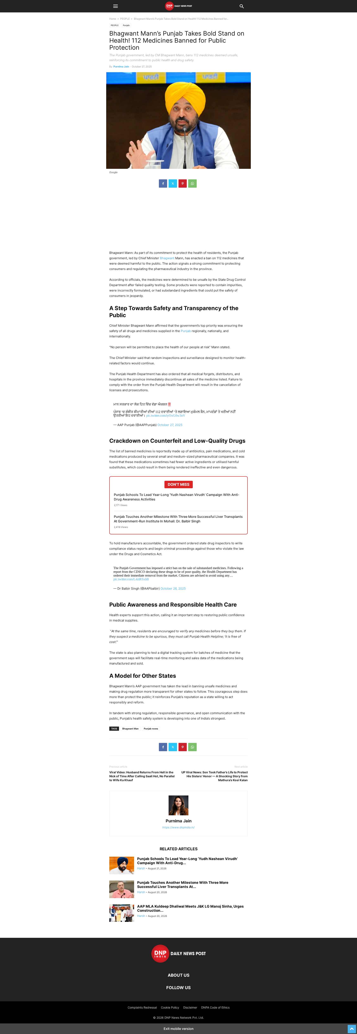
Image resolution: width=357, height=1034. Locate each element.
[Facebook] (163, 183)
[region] (178, 221)
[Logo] (178, 963)
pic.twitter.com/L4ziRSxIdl (131, 579)
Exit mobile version (179, 1029)
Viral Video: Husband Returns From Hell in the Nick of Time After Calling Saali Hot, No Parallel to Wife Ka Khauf (142, 776)
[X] (173, 183)
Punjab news (151, 728)
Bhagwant (167, 258)
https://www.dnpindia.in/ (178, 827)
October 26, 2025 (173, 588)
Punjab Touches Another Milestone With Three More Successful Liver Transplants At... (182, 884)
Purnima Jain (121, 66)
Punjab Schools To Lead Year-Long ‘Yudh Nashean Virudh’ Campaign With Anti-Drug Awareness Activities (176, 497)
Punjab (126, 25)
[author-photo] (178, 815)
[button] (115, 6)
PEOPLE (125, 18)
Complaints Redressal (142, 1007)
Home (112, 18)
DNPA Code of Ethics (215, 1007)
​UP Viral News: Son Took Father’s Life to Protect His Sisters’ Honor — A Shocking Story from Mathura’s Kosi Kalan (214, 776)
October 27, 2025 (169, 425)
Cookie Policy (170, 1007)
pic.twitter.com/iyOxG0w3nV (165, 415)
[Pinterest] (182, 183)
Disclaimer (190, 1007)
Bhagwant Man (130, 728)
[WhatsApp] (192, 183)
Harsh (141, 868)
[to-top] (352, 1027)
